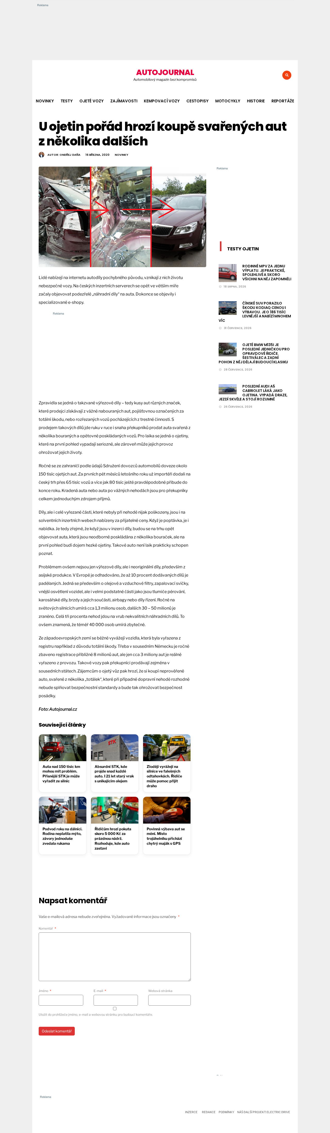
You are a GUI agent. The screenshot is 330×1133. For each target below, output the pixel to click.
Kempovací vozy (161, 101)
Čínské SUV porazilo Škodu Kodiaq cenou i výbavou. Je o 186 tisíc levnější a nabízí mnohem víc (255, 312)
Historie (256, 101)
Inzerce (191, 1112)
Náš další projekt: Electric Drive (263, 1112)
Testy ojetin (243, 248)
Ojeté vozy (91, 101)
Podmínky (226, 1112)
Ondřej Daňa (70, 155)
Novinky (45, 101)
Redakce (209, 1112)
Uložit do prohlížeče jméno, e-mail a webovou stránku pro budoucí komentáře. (96, 1014)
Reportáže (282, 101)
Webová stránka (160, 991)
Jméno (45, 991)
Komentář (47, 928)
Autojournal (165, 72)
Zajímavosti (123, 101)
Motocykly (227, 101)
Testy (67, 101)
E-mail (100, 991)
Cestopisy (197, 101)
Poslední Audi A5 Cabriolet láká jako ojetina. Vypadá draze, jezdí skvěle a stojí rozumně (253, 393)
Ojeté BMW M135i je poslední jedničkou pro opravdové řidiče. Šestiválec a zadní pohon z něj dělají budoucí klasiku (254, 353)
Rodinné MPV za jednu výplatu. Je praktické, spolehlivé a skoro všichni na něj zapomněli (266, 273)
